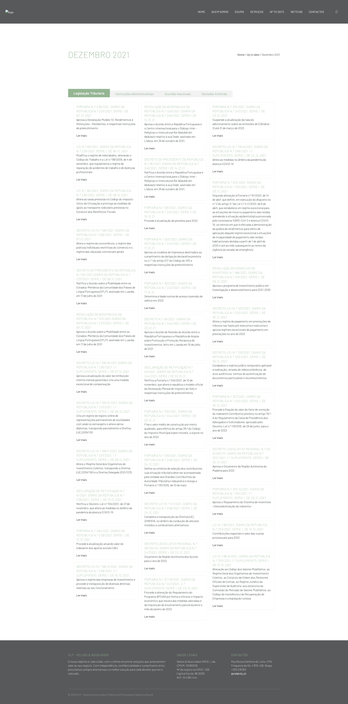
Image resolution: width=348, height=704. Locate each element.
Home (241, 54)
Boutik (149, 694)
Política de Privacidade (121, 694)
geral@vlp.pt (238, 673)
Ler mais (81, 135)
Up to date (253, 54)
